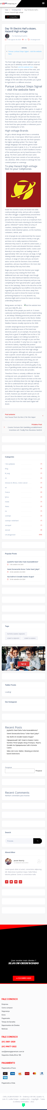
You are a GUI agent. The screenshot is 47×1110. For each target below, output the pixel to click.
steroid (7, 530)
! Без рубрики (10, 464)
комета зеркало (13, 638)
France (7, 492)
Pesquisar (8, 767)
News (7, 506)
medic (7, 502)
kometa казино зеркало (16, 634)
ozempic (8, 516)
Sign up (23, 664)
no (6, 511)
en (6, 487)
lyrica (7, 497)
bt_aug (7, 473)
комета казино (30, 638)
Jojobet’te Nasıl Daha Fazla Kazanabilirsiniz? (22, 562)
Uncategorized (16, 10)
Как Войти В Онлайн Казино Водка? (20, 577)
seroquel (8, 525)
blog (6, 469)
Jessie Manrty (19, 860)
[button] (43, 3)
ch (6, 478)
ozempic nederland (11, 521)
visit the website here (25, 67)
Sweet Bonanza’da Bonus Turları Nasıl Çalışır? (23, 569)
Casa (6, 10)
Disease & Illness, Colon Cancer (16, 483)
